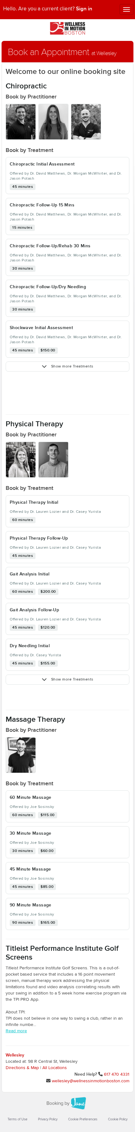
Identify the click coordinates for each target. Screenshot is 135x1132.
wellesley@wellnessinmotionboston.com (90, 1081)
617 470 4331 (116, 1074)
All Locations (54, 1068)
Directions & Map (22, 1068)
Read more (16, 1031)
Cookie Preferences (82, 1119)
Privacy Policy (47, 1119)
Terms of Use (17, 1119)
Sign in (84, 9)
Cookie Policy (117, 1119)
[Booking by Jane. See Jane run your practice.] (67, 1103)
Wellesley (15, 1055)
